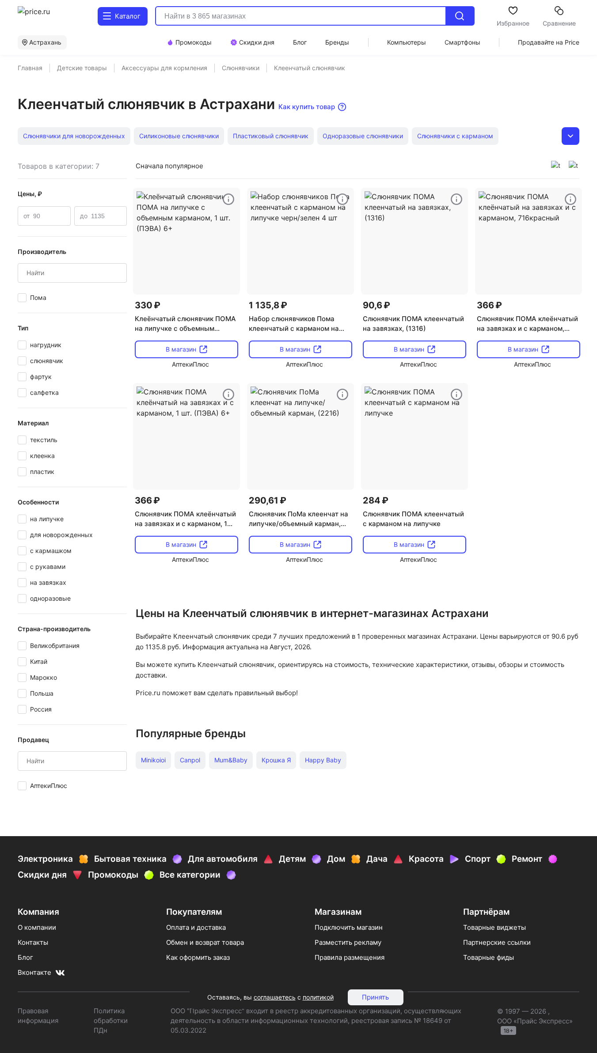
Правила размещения (349, 957)
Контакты (33, 942)
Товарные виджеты (494, 927)
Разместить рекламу (348, 942)
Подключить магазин (349, 927)
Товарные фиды (488, 957)
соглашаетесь (275, 997)
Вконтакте (34, 972)
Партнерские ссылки (497, 942)
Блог (25, 957)
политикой (318, 997)
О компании (37, 927)
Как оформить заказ (198, 957)
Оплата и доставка (196, 927)
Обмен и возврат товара (205, 942)
